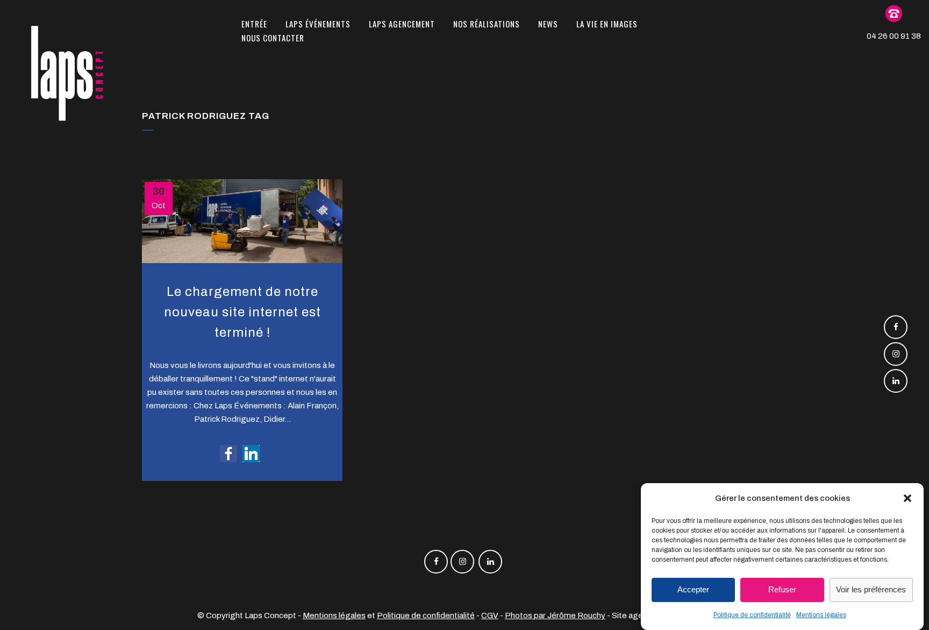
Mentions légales (821, 615)
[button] (907, 498)
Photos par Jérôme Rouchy (555, 615)
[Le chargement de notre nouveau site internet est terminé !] (242, 221)
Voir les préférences (871, 589)
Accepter (693, 589)
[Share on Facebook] (228, 453)
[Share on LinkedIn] (251, 453)
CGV (489, 615)
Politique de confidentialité (752, 615)
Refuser (782, 589)
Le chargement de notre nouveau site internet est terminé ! (242, 312)
